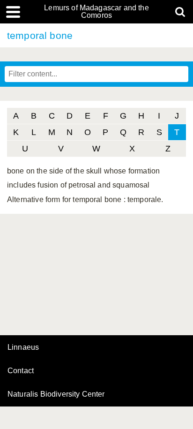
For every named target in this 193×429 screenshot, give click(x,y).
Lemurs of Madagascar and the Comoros (96, 11)
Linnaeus (23, 347)
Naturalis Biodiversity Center (56, 394)
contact (20, 371)
